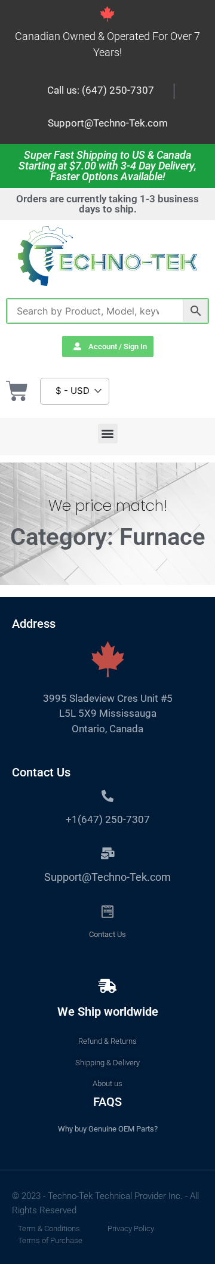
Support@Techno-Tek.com (108, 123)
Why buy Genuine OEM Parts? (108, 1128)
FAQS (107, 1102)
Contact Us (107, 934)
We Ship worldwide (107, 1011)
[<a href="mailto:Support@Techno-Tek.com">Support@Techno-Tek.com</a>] (107, 853)
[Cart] (17, 391)
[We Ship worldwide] (107, 986)
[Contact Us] (108, 911)
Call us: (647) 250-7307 (100, 90)
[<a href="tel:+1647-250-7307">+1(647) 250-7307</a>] (107, 796)
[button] (108, 433)
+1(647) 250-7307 (108, 819)
